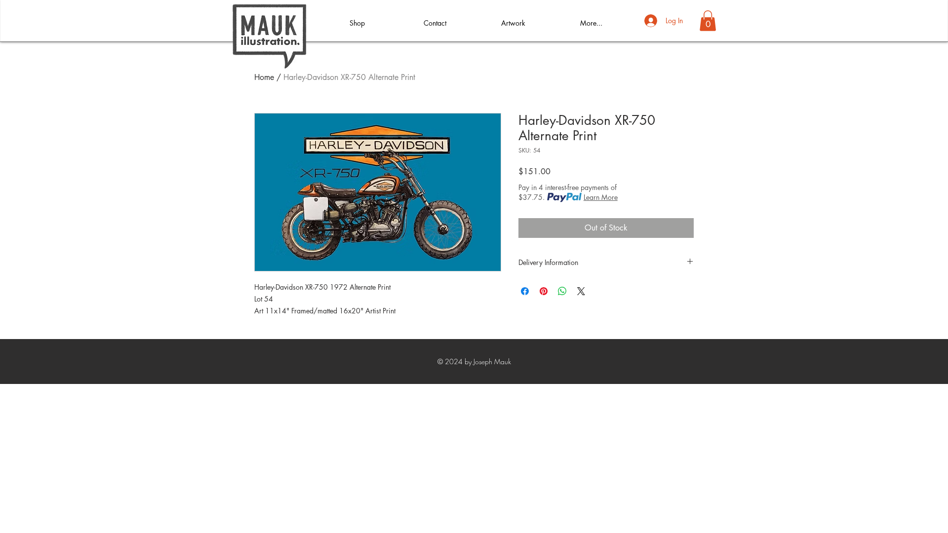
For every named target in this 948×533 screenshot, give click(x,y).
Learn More (601, 197)
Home (264, 77)
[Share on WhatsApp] (562, 291)
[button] (707, 20)
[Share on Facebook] (525, 291)
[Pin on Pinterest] (544, 291)
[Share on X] (581, 291)
